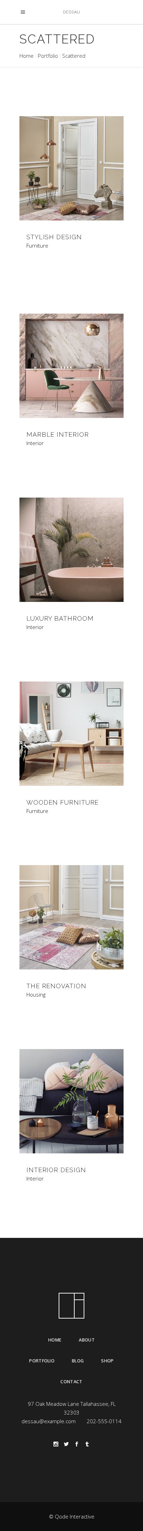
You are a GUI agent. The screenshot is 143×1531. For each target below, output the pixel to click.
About (87, 1340)
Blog (78, 1360)
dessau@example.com (49, 1421)
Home (26, 55)
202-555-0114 (104, 1421)
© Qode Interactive (71, 1516)
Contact (71, 1381)
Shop (107, 1360)
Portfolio (48, 55)
